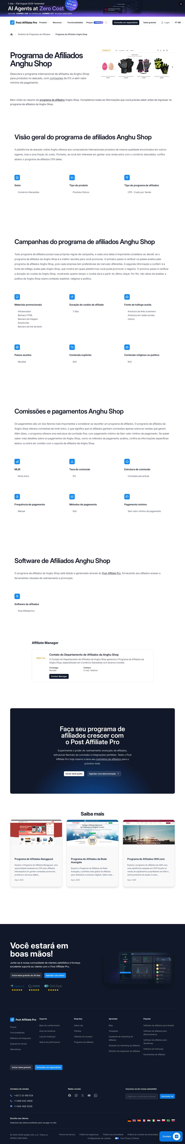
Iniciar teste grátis (74, 774)
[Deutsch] (129, 1120)
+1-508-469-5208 (23, 1106)
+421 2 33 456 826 (23, 1095)
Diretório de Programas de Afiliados (34, 34)
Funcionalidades (17, 1032)
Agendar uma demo (55, 975)
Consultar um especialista (48, 1067)
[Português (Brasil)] (168, 1120)
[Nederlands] (158, 1120)
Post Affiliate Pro (111, 573)
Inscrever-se (167, 1096)
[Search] (107, 22)
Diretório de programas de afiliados (124, 1051)
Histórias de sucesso (83, 1036)
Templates (113, 1031)
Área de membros (47, 1031)
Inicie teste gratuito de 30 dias (26, 975)
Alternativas (15, 1049)
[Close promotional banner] (180, 4)
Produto (43, 22)
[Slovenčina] (173, 1120)
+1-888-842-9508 (23, 1101)
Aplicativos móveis (18, 1044)
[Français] (144, 1120)
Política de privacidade (113, 1134)
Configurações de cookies (99, 1138)
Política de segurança (89, 1134)
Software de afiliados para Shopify (158, 1025)
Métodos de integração (20, 1038)
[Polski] (163, 1120)
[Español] (139, 1120)
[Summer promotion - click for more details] (92, 8)
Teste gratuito (149, 22)
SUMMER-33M (22, 13)
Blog (111, 1025)
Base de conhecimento (49, 1025)
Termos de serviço (67, 1134)
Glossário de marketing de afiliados (124, 1045)
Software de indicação (153, 1049)
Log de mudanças (47, 1036)
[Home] (11, 34)
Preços (13, 1027)
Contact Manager (59, 676)
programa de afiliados (52, 99)
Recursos (57, 22)
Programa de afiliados (83, 1042)
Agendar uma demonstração (102, 774)
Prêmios (77, 1031)
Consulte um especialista (126, 22)
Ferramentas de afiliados (154, 1054)
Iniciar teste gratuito (21, 1067)
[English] (134, 1120)
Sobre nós (78, 1025)
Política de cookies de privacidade (143, 1134)
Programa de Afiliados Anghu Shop (71, 34)
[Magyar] (148, 1120)
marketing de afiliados (108, 759)
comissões (56, 78)
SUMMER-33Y (48, 13)
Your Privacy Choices (129, 1138)
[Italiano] (153, 1120)
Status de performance (49, 1042)
